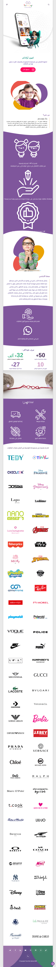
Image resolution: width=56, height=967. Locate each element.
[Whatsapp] (41, 950)
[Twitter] (10, 950)
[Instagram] (30, 950)
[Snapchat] (35, 950)
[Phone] (28, 956)
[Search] (48, 4)
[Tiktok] (46, 950)
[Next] (8, 385)
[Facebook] (15, 950)
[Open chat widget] (53, 964)
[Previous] (48, 385)
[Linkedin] (20, 950)
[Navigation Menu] (7, 4)
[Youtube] (25, 950)
